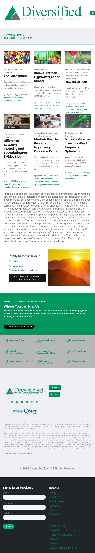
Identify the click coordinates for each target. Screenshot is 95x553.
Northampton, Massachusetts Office (45, 352)
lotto (14, 97)
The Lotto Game (15, 76)
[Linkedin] (27, 402)
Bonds (55, 105)
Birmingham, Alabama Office (16, 341)
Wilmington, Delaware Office (46, 341)
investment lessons (20, 187)
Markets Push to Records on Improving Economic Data (46, 145)
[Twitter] (12, 402)
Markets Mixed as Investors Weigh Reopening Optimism (78, 145)
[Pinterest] (37, 402)
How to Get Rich (76, 82)
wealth (79, 112)
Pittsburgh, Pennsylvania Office (14, 352)
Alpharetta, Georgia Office (75, 341)
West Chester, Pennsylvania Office (44, 362)
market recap (47, 185)
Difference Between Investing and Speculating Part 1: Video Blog (16, 149)
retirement (69, 179)
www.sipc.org (17, 453)
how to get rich (82, 109)
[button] (17, 341)
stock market (78, 106)
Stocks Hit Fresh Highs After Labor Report (46, 77)
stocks (48, 108)
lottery (17, 100)
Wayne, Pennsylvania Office (76, 352)
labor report (39, 108)
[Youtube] (22, 402)
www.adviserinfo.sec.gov (51, 442)
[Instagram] (32, 402)
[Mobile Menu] (92, 13)
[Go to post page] (17, 58)
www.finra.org (8, 453)
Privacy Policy (27, 453)
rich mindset (70, 112)
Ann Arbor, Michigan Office (76, 362)
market (48, 182)
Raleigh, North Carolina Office (17, 362)
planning (20, 97)
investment (9, 100)
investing (8, 187)
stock (85, 176)
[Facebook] (17, 402)
